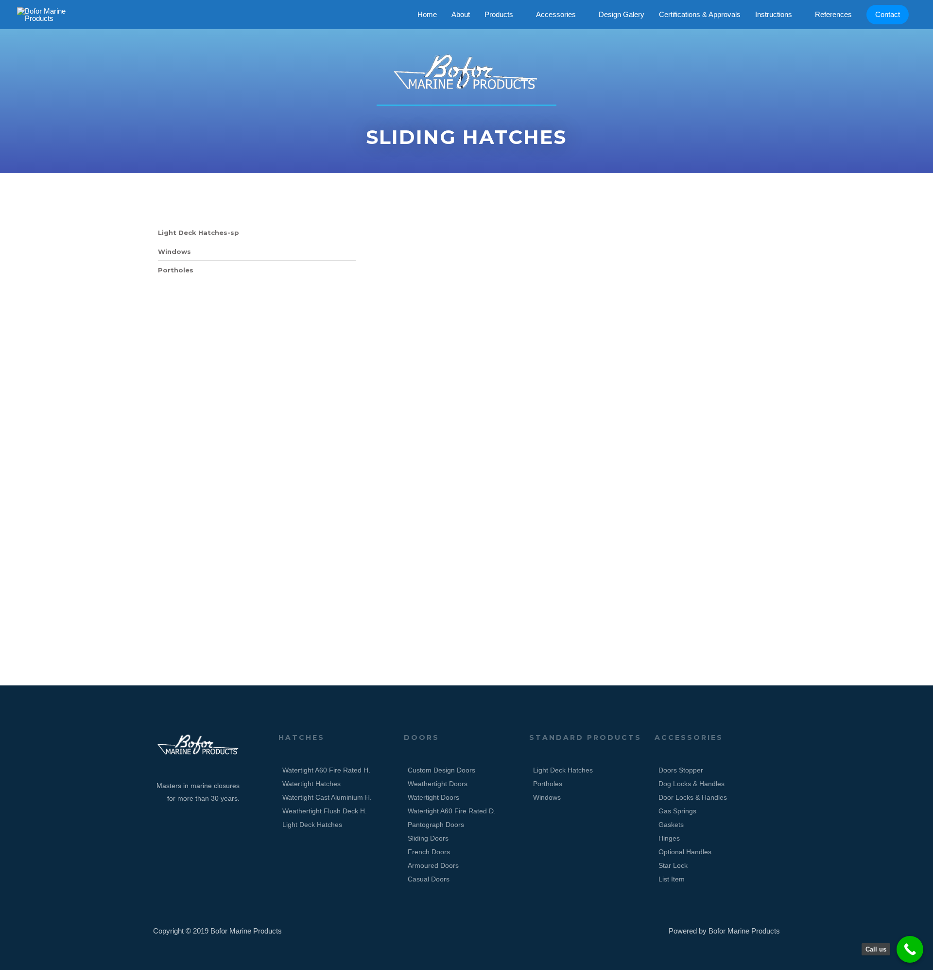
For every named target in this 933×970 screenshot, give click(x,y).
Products (498, 14)
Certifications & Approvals (700, 14)
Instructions (773, 14)
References (833, 14)
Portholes (175, 270)
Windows (174, 251)
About (460, 14)
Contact (887, 14)
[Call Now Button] (910, 949)
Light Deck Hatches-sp (198, 232)
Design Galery (621, 14)
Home (427, 14)
